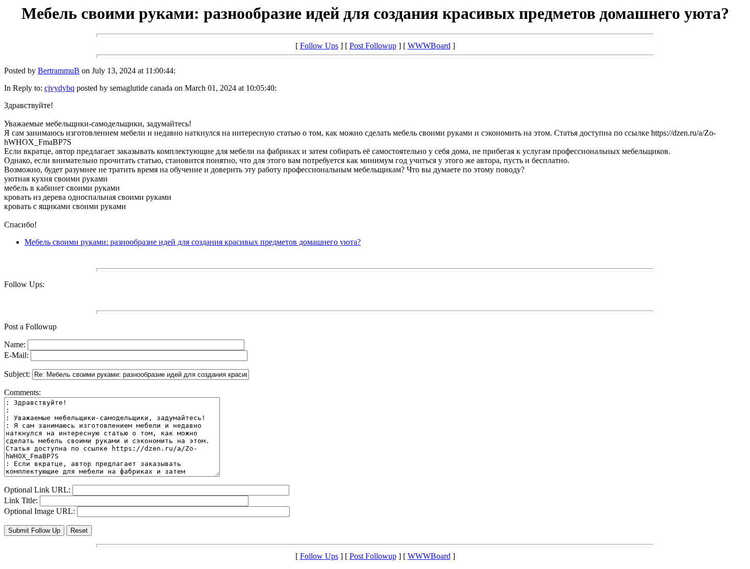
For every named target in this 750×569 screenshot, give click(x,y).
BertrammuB (59, 70)
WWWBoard (429, 45)
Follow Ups (319, 45)
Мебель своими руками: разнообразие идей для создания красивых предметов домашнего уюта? (192, 242)
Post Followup (372, 45)
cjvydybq (59, 88)
